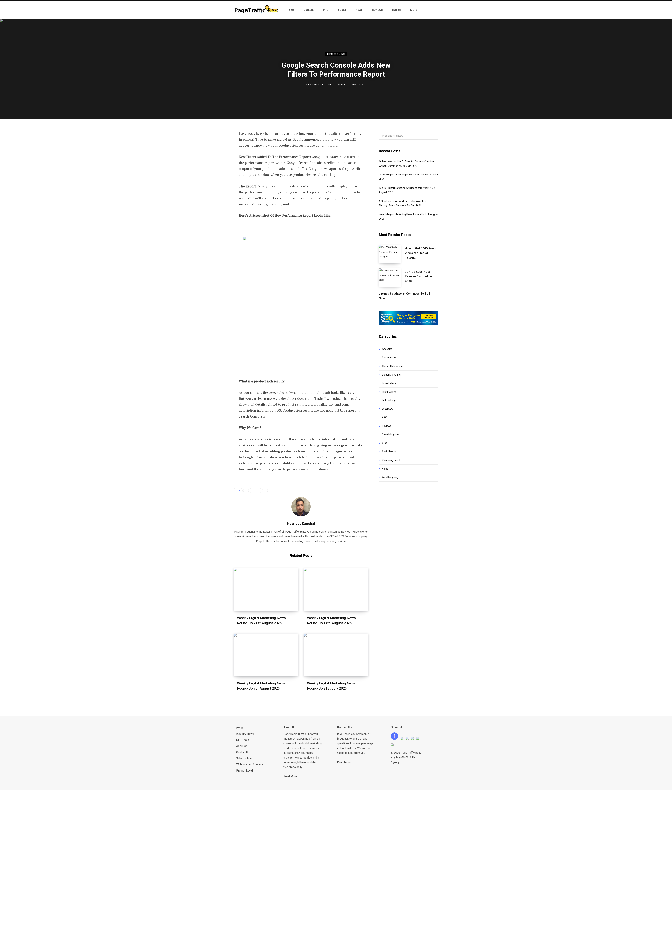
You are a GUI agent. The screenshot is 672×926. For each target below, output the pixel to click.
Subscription (244, 758)
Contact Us (243, 752)
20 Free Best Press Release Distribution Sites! (418, 276)
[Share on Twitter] (216, 152)
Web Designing (390, 477)
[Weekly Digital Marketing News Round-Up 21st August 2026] (266, 589)
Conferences (389, 357)
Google (317, 156)
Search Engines (390, 434)
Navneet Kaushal (321, 84)
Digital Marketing (391, 374)
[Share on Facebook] (216, 143)
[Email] (216, 180)
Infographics (389, 391)
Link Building (389, 400)
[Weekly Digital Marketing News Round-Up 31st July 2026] (336, 655)
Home (240, 727)
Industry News (336, 54)
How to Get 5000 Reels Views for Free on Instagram (420, 253)
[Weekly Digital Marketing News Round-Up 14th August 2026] (336, 589)
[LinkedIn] (216, 171)
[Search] (445, 9)
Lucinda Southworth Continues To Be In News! (405, 296)
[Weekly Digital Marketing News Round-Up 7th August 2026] (266, 655)
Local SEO (387, 408)
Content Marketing (392, 366)
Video (385, 468)
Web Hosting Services (250, 764)
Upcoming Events (391, 460)
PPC (384, 417)
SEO (384, 443)
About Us (241, 746)
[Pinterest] (216, 162)
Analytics (387, 348)
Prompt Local (244, 770)
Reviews (386, 426)
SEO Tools (242, 740)
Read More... (291, 776)
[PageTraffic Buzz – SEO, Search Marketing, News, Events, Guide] (257, 10)
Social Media (389, 451)
